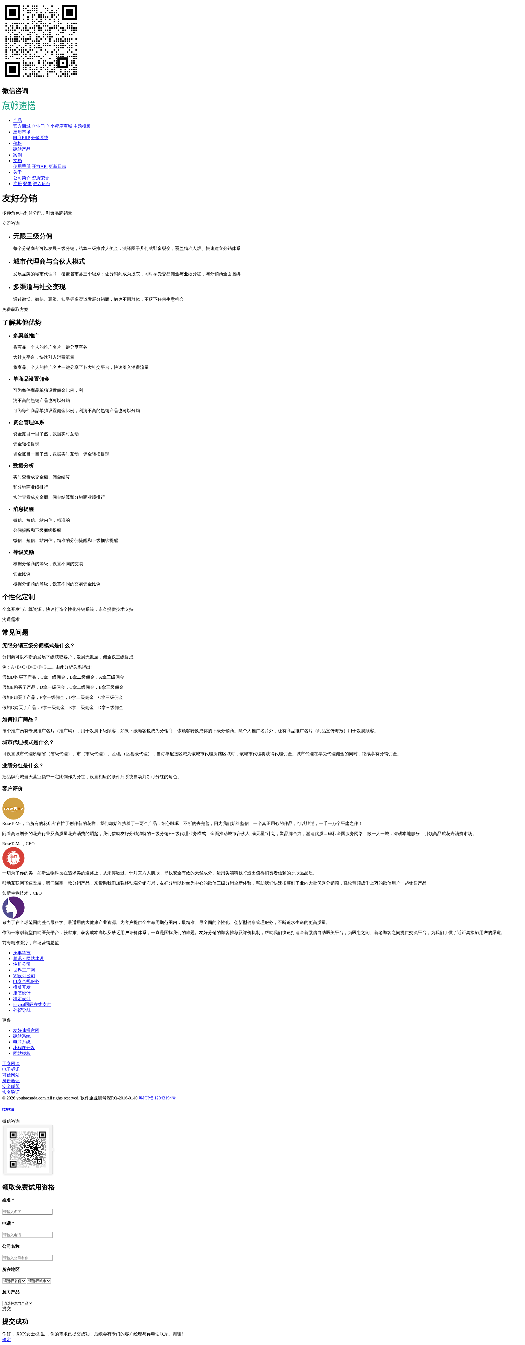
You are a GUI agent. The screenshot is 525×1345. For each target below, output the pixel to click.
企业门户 (40, 126)
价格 (17, 143)
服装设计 (22, 993)
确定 (6, 1339)
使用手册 (22, 166)
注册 (17, 183)
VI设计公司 (24, 975)
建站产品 (22, 149)
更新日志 (57, 166)
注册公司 (22, 964)
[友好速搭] (18, 107)
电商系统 (22, 1042)
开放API (40, 166)
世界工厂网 (24, 970)
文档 (17, 160)
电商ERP (21, 137)
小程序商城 (61, 126)
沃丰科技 (22, 952)
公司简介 (22, 178)
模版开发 (22, 987)
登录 (27, 183)
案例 (17, 155)
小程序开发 (24, 1047)
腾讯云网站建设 (28, 958)
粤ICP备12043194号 (157, 1098)
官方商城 (22, 126)
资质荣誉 (40, 178)
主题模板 (82, 126)
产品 (17, 120)
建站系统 (22, 1036)
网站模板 (22, 1053)
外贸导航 (22, 1010)
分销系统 (39, 137)
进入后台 (41, 183)
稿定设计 (22, 998)
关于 (17, 172)
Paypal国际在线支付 (32, 1004)
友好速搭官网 (26, 1030)
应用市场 (22, 132)
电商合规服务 (26, 981)
